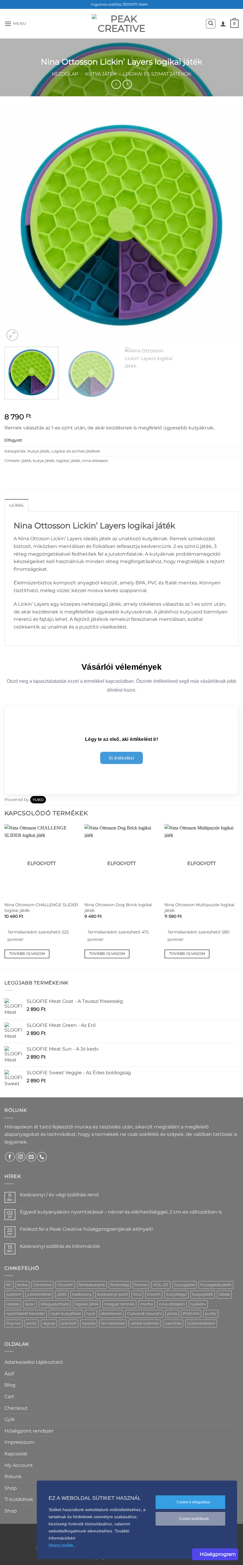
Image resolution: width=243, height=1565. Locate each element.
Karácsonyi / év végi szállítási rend (59, 1195)
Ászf (9, 1374)
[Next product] (116, 84)
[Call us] (42, 1157)
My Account (18, 1465)
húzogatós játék (215, 1285)
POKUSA (191, 1313)
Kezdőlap (65, 74)
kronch (154, 1294)
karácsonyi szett (112, 1294)
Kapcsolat (16, 1454)
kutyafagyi (176, 1294)
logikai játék (68, 460)
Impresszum (19, 1442)
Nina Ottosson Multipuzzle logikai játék (199, 907)
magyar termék (119, 1304)
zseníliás (173, 1323)
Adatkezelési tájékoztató (33, 1362)
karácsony (82, 1294)
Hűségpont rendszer (29, 1431)
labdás (12, 1304)
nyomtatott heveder (25, 1313)
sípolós (88, 1323)
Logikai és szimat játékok (157, 74)
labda (224, 1294)
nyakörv (198, 1304)
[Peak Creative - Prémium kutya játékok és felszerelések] (121, 23)
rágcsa (49, 1323)
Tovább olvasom (27, 954)
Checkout (16, 1408)
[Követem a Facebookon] (10, 1157)
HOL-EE (161, 1285)
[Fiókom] (223, 23)
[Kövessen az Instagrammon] (20, 1157)
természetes (113, 1323)
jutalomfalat (39, 1294)
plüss (172, 1313)
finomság (120, 1285)
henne (141, 1285)
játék (26, 460)
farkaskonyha (92, 1285)
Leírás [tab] (16, 505)
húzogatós (184, 1285)
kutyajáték (202, 1294)
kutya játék (44, 460)
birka (22, 1285)
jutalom (14, 1294)
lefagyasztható (55, 1304)
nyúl (91, 1313)
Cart (9, 1396)
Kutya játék (100, 74)
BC (9, 1285)
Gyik (9, 1419)
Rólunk (13, 1476)
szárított (68, 1323)
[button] (15, 23)
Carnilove (42, 1285)
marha (146, 1304)
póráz (31, 1323)
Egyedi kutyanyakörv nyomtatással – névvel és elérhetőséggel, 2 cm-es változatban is (121, 1212)
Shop (10, 1488)
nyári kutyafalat (66, 1313)
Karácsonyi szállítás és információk (60, 1246)
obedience (111, 1313)
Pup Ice (13, 1323)
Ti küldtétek (18, 1499)
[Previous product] (127, 84)
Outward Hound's (144, 1313)
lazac (30, 1304)
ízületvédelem (201, 1323)
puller (211, 1313)
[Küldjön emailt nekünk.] (31, 1157)
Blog (9, 1385)
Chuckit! (65, 1285)
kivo (137, 1294)
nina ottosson (95, 460)
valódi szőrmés (144, 1323)
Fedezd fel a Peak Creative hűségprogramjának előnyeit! (86, 1229)
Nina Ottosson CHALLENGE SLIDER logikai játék (41, 907)
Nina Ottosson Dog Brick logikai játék (118, 907)
